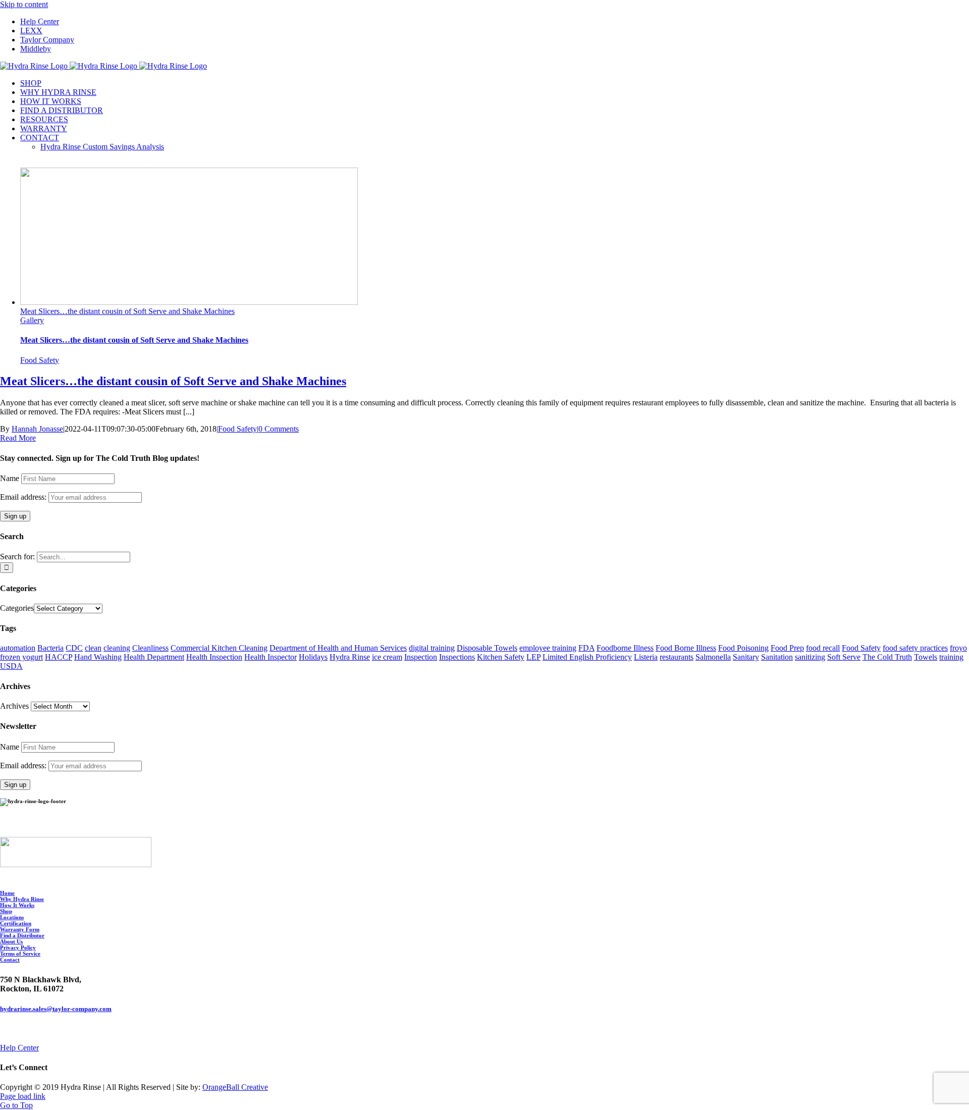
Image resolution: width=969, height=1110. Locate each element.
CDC (74, 648)
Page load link (22, 1096)
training (951, 657)
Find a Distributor (22, 935)
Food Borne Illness (686, 648)
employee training (547, 648)
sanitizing (810, 657)
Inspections (457, 657)
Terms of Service (20, 953)
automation (17, 648)
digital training (432, 648)
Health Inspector (270, 657)
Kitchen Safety (500, 657)
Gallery (32, 320)
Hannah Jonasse (37, 429)
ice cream (387, 657)
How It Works (17, 905)
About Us (11, 941)
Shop (6, 911)
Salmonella (713, 657)
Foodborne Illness (625, 648)
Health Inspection (214, 657)
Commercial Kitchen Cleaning (219, 648)
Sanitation (777, 657)
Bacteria (50, 648)
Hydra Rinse (350, 657)
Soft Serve (843, 657)
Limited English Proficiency (587, 657)
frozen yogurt (21, 657)
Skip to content (24, 4)
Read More (18, 438)
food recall (823, 648)
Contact (10, 960)
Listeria (646, 657)
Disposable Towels (487, 648)
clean (93, 648)
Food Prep (787, 648)
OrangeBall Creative (235, 1087)
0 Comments (278, 429)
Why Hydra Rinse (22, 899)
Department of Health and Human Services (338, 648)
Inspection (420, 657)
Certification (15, 923)
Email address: (24, 497)
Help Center (19, 1047)
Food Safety (39, 360)
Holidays (313, 657)
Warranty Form (19, 929)
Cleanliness (150, 648)
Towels (925, 657)
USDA (11, 666)
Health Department (154, 657)
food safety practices (915, 648)
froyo (958, 648)
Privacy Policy (18, 947)
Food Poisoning (743, 648)
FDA (586, 648)
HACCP (58, 657)
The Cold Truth (887, 657)
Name (9, 478)
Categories (17, 608)
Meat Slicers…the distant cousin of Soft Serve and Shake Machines (127, 311)
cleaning (116, 648)
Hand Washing (98, 657)
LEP (533, 657)
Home (7, 893)
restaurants (676, 657)
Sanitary (746, 657)
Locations (12, 917)
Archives (14, 706)
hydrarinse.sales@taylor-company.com (56, 1009)
